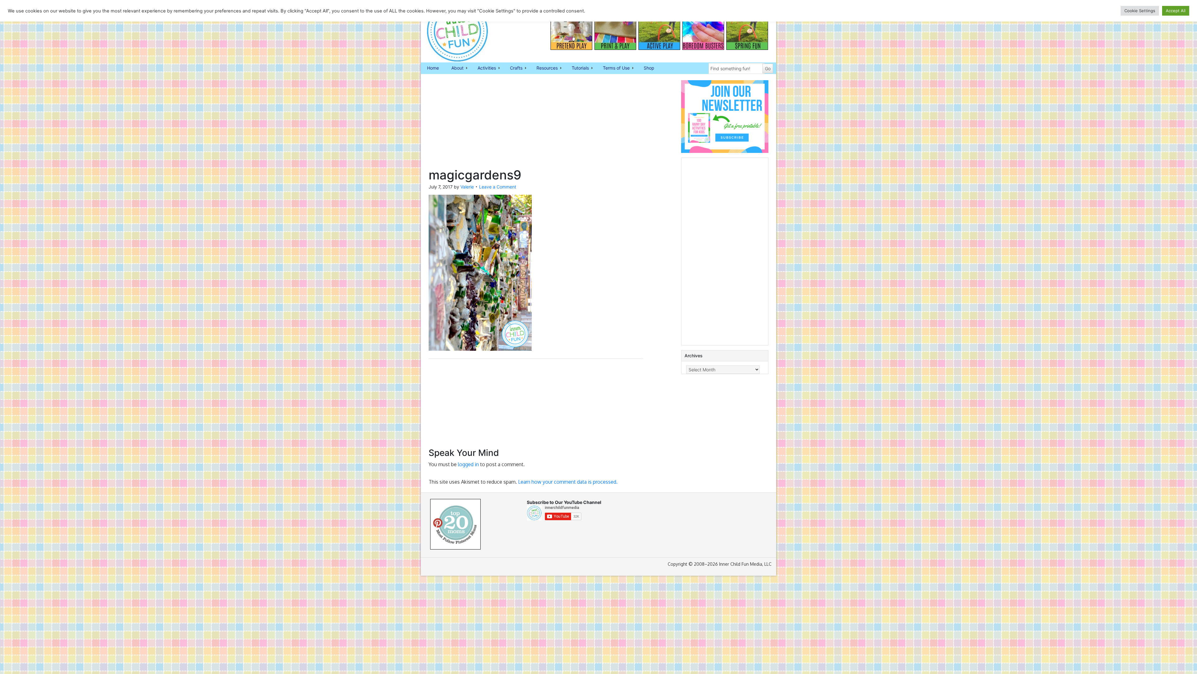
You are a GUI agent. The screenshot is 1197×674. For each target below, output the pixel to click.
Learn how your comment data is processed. (568, 482)
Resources (544, 68)
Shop (649, 68)
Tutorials (577, 68)
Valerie (467, 186)
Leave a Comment (497, 186)
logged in (468, 464)
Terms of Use (613, 68)
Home (433, 68)
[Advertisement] (536, 124)
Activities (483, 68)
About (454, 68)
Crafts (513, 68)
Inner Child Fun (452, 31)
